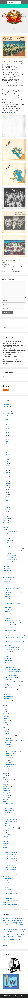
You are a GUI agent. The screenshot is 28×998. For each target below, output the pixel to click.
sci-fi (14, 942)
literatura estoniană (10, 858)
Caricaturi (6, 527)
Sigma (6, 812)
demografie (6, 575)
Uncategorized (7, 878)
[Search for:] (14, 2)
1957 (6, 437)
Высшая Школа (9, 625)
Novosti (7, 611)
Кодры (7, 817)
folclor (5, 927)
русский (7, 744)
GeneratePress (20, 995)
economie (5, 584)
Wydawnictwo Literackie (12, 620)
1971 (6, 466)
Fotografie (6, 716)
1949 (6, 420)
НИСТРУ (7, 826)
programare (6, 790)
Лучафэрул (8, 896)
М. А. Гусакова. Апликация (12, 271)
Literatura (6, 747)
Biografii (5, 523)
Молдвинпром (9, 654)
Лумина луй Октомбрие (10, 904)
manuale (6, 934)
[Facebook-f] (14, 6)
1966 (6, 455)
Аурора (9, 542)
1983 (6, 492)
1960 (6, 441)
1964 (6, 450)
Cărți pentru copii (10, 531)
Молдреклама (9, 656)
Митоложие (10, 534)
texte (4, 845)
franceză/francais (10, 736)
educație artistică (8, 696)
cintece (22, 920)
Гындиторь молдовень (14, 551)
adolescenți (6, 404)
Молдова (7, 823)
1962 (6, 446)
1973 (6, 470)
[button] (14, 29)
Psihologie (6, 793)
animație (7, 883)
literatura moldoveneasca (10, 751)
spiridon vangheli (19, 942)
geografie (9, 927)
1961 (6, 444)
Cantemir (7, 755)
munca (22, 934)
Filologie (5, 709)
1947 (6, 417)
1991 (6, 509)
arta (4, 516)
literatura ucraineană (11, 874)
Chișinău (5, 566)
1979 (6, 483)
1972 (6, 468)
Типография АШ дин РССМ (13, 682)
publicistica (5, 942)
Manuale (5, 766)
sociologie (6, 834)
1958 (6, 439)
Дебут (8, 553)
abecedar (5, 918)
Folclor (5, 714)
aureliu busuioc (12, 920)
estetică (5, 703)
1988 (6, 503)
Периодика (8, 660)
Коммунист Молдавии (11, 819)
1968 (6, 459)
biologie (17, 920)
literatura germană (10, 863)
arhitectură (6, 514)
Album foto (10, 260)
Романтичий (10, 557)
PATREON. (8, 358)
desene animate (7, 577)
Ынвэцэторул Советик (11, 828)
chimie (5, 564)
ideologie (9, 929)
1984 (6, 494)
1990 (6, 507)
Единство (8, 891)
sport (4, 836)
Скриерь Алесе (11, 559)
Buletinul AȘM (9, 804)
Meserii (5, 771)
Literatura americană (11, 852)
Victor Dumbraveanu (14, 943)
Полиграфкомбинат (11, 663)
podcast (5, 777)
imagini (5, 722)
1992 (6, 512)
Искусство (8, 645)
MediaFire (11, 112)
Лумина (7, 652)
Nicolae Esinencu (12, 936)
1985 (6, 496)
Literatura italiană (10, 867)
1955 (6, 433)
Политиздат (8, 665)
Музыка (7, 658)
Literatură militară (8, 749)
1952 (6, 426)
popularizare (6, 786)
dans (5, 264)
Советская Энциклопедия (12, 675)
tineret (5, 847)
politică (5, 784)
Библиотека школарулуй (14, 549)
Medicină (18, 934)
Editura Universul (10, 599)
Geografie (5, 718)
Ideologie (5, 720)
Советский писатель (11, 677)
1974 (6, 472)
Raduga (7, 616)
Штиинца (8, 692)
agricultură (6, 409)
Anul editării (6, 413)
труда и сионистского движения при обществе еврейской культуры (15, 685)
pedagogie (20, 937)
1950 (6, 422)
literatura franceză (10, 861)
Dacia (6, 596)
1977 (6, 479)
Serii (6, 538)
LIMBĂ (5, 731)
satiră (4, 832)
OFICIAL (5, 775)
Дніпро (7, 633)
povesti (19, 939)
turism (5, 876)
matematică (13, 934)
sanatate (5, 830)
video (4, 880)
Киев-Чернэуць (9, 764)
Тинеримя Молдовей (11, 900)
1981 (6, 488)
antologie (22, 918)
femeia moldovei (16, 924)
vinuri (4, 885)
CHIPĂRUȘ (8, 806)
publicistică (6, 795)
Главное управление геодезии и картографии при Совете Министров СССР (14, 628)
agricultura (6, 406)
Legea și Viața (9, 810)
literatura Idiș (9, 865)
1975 (6, 474)
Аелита (9, 540)
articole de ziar (7, 518)
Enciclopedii (6, 698)
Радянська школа (10, 667)
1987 (6, 501)
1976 (6, 477)
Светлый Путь (9, 898)
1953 (6, 428)
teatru (4, 841)
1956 (6, 435)
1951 (6, 424)
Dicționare (6, 579)
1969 (6, 461)
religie (4, 799)
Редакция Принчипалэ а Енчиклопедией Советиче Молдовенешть (13, 671)
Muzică (20, 260)
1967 (6, 457)
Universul (7, 618)
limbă (4, 729)
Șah (6, 839)
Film (4, 707)
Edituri (5, 586)
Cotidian (5, 568)
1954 (6, 431)
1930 (6, 415)
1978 (6, 481)
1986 (6, 498)
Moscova (7, 762)
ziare (4, 887)
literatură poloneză (10, 869)
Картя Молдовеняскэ (11, 647)
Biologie (5, 525)
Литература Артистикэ (12, 649)
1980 (5, 260)
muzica (5, 937)
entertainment (7, 701)
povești (5, 788)
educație (5, 694)
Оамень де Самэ (11, 555)
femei (4, 705)
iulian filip (14, 932)
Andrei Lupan (17, 918)
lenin (17, 932)
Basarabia (8, 594)
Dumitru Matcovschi (7, 922)
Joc (8, 264)
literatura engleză (10, 856)
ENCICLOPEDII (9, 536)
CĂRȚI (16, 260)
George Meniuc (15, 927)
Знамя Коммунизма (11, 893)
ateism (5, 520)
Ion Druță (20, 929)
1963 (6, 448)
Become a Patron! (8, 377)
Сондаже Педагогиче (13, 562)
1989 (6, 505)
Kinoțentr (7, 609)
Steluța (7, 815)
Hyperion (7, 607)
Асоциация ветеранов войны (14, 622)
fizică (4, 712)
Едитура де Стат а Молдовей (13, 635)
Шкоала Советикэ (10, 690)
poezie (6, 939)
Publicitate (6, 797)
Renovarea (8, 889)
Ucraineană (8, 742)
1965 (6, 452)
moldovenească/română (11, 740)
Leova (6, 760)
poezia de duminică (8, 779)
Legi (4, 727)
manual (21, 932)
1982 (6, 490)
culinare (5, 573)
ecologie (5, 581)
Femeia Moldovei (10, 808)
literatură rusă (9, 872)
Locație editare (7, 753)
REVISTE (5, 801)
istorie (4, 725)
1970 (6, 463)
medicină (5, 769)
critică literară (7, 570)
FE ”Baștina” (8, 601)
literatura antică (9, 854)
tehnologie (6, 843)
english (7, 733)
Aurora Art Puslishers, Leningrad (14, 592)
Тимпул (4, 262)
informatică (15, 929)
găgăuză (7, 738)
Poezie (5, 782)
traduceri (5, 850)
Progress (7, 614)
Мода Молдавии (10, 821)
